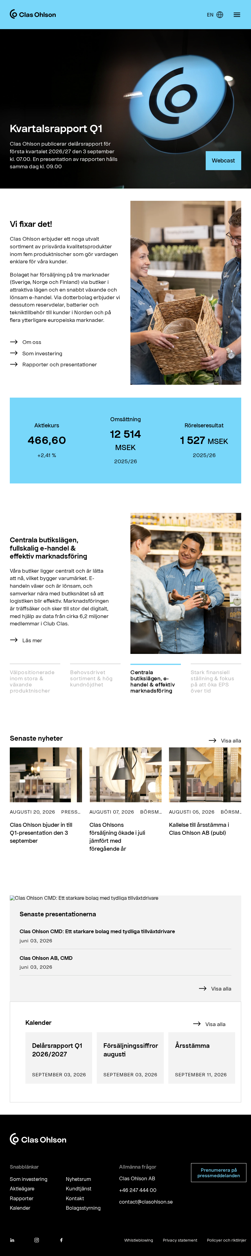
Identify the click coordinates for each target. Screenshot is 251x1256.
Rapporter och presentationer (59, 364)
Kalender (20, 1208)
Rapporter (21, 1198)
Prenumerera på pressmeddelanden (218, 1172)
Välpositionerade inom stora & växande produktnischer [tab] (32, 681)
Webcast (223, 160)
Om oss (31, 342)
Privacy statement (180, 1240)
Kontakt (75, 1198)
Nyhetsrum (78, 1179)
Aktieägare (22, 1189)
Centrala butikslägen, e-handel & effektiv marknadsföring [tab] (152, 681)
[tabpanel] (125, 583)
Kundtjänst (79, 1189)
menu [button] (237, 14)
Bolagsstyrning (83, 1208)
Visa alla (231, 740)
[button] (46, 800)
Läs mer (32, 640)
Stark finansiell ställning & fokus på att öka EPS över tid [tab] (212, 681)
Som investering (42, 353)
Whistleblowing (138, 1240)
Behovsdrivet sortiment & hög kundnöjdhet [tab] (91, 678)
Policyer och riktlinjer (226, 1240)
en (210, 14)
